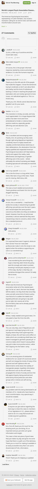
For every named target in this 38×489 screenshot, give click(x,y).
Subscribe (27, 3)
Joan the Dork (10, 325)
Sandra (8, 111)
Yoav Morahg (10, 423)
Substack (9, 485)
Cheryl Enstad (10, 200)
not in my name (11, 171)
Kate (7, 313)
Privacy (16, 475)
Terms (22, 475)
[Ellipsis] (35, 49)
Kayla (7, 282)
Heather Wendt (11, 455)
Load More (5, 464)
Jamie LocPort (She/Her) (16, 258)
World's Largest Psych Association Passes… (18, 10)
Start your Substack (14, 480)
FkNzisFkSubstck (11, 80)
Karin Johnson (10, 185)
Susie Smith (10, 387)
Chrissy (8, 354)
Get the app (29, 480)
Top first (33, 33)
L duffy (8, 50)
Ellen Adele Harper (12, 62)
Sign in (34, 3)
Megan (8, 239)
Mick (7, 133)
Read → (4, 26)
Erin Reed (5, 12)
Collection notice (30, 475)
